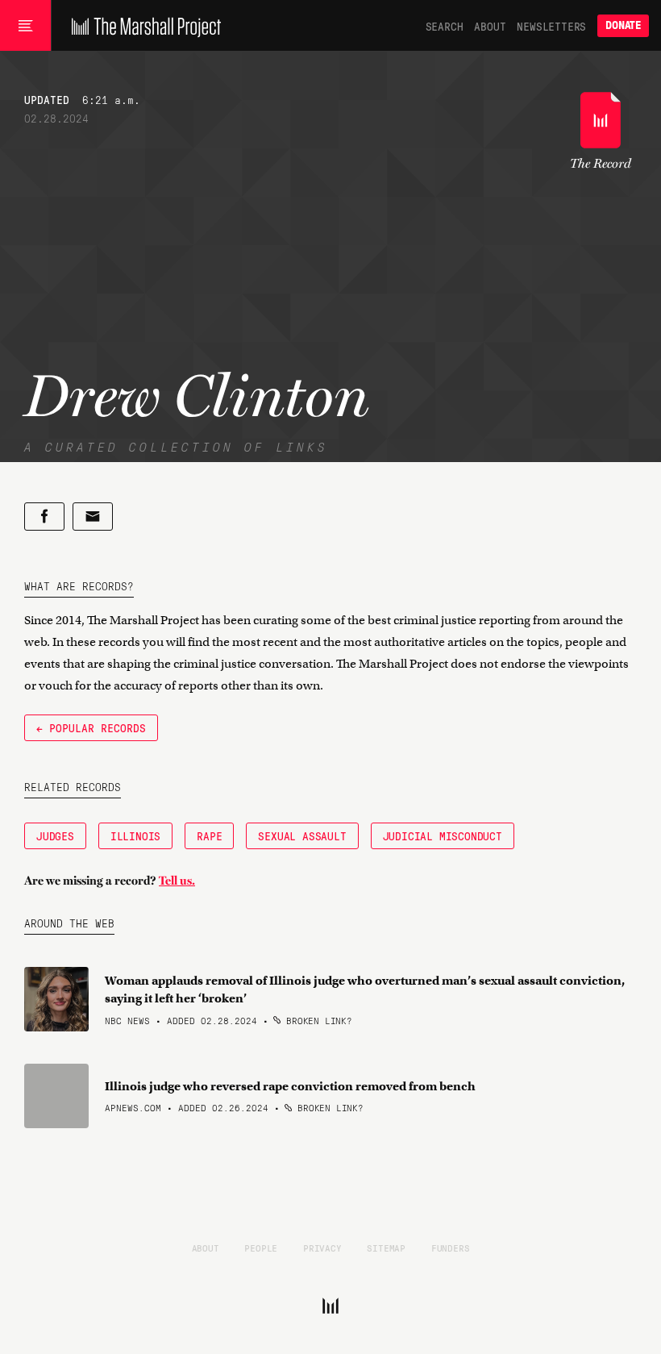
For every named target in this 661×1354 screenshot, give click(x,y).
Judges (55, 835)
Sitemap (386, 1247)
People (260, 1247)
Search (445, 26)
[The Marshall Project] (142, 26)
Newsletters (551, 26)
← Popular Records (91, 727)
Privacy (322, 1247)
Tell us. (177, 880)
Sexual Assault (302, 835)
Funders (450, 1247)
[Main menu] (25, 26)
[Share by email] (93, 516)
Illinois (135, 835)
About (489, 26)
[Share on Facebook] (44, 516)
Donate (623, 25)
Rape (209, 835)
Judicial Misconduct (442, 835)
